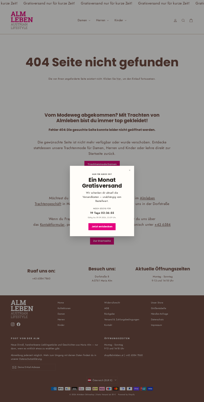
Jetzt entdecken (102, 226)
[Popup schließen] (129, 170)
